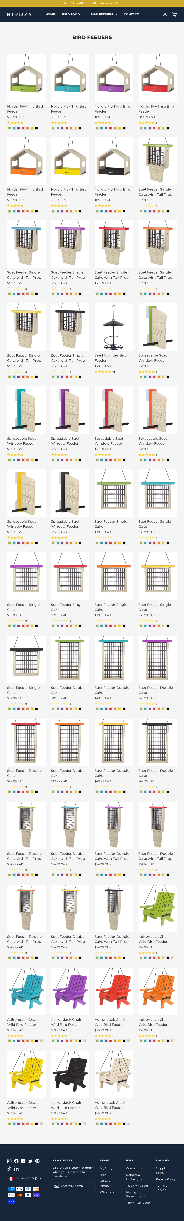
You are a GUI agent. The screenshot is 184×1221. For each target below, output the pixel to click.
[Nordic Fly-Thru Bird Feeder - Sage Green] (9, 127)
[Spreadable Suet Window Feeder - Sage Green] (140, 377)
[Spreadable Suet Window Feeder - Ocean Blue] (145, 377)
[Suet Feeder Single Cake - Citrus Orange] (114, 543)
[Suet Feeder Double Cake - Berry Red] (66, 709)
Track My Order (137, 1185)
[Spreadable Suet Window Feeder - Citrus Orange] (158, 377)
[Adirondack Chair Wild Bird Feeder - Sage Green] (140, 958)
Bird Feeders (102, 14)
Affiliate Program (106, 1183)
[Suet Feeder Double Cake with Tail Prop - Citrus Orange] (27, 875)
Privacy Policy (166, 1179)
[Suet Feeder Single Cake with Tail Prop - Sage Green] (140, 210)
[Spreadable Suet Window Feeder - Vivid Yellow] (163, 377)
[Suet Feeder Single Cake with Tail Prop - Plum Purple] (149, 210)
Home (50, 14)
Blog (103, 1175)
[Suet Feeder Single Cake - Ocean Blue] (101, 543)
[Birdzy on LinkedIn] (16, 1168)
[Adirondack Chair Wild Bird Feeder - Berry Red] (154, 958)
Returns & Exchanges (134, 1177)
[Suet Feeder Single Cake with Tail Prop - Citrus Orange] (158, 210)
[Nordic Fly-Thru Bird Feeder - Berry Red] (22, 127)
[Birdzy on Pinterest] (37, 1161)
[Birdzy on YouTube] (23, 1161)
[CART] (174, 14)
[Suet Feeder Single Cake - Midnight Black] (123, 543)
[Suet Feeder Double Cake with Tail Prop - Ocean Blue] (13, 875)
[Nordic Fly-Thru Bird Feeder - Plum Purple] (18, 127)
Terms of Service (162, 1188)
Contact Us (134, 1168)
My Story (106, 1168)
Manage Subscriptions (135, 1194)
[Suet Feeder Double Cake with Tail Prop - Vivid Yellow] (31, 875)
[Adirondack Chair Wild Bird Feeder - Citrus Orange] (158, 958)
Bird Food (71, 14)
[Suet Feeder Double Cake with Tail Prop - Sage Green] (9, 875)
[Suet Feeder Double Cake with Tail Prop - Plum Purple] (18, 875)
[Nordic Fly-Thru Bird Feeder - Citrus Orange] (27, 127)
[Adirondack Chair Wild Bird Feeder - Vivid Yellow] (163, 958)
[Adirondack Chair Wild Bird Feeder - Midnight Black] (167, 958)
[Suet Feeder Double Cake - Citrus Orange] (71, 709)
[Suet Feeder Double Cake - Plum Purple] (62, 709)
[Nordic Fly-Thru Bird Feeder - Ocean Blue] (13, 127)
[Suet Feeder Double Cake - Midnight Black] (80, 709)
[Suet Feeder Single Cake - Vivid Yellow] (119, 543)
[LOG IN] (165, 14)
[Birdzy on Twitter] (30, 1161)
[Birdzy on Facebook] (16, 1161)
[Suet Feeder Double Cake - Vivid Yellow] (75, 709)
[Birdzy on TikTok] (9, 1168)
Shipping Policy (162, 1170)
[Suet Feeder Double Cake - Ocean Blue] (57, 709)
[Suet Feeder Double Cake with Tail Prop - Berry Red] (22, 875)
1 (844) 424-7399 (138, 1202)
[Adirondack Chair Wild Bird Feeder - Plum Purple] (149, 958)
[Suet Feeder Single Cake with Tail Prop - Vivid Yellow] (163, 210)
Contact (131, 14)
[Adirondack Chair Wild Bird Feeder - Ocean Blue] (145, 958)
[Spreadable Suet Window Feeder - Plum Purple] (149, 377)
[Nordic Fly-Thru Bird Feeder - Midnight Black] (36, 127)
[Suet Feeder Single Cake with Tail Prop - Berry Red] (154, 210)
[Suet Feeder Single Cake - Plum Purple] (105, 543)
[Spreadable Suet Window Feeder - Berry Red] (154, 377)
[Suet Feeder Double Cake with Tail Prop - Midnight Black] (36, 875)
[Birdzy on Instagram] (9, 1161)
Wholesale (107, 1192)
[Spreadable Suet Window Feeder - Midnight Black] (167, 377)
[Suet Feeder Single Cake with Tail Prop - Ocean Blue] (145, 210)
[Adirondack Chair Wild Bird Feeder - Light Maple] (172, 958)
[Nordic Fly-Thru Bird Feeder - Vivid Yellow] (31, 127)
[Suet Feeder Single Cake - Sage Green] (96, 543)
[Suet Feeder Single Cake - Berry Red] (110, 543)
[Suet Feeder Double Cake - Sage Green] (53, 709)
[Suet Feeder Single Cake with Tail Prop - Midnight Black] (167, 210)
